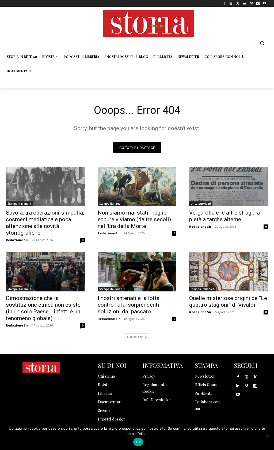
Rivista (103, 384)
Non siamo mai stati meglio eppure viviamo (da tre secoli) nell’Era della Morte (134, 219)
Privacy (148, 376)
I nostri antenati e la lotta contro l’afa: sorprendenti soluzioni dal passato (128, 305)
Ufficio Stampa (207, 384)
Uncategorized (201, 203)
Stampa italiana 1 (19, 203)
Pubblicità (203, 393)
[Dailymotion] (258, 3)
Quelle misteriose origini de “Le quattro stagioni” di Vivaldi (228, 301)
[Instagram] (231, 3)
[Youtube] (264, 3)
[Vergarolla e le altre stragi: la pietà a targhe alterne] (228, 186)
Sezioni (104, 410)
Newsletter (205, 376)
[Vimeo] (251, 3)
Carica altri (135, 337)
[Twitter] (237, 3)
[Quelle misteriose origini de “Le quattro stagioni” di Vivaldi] (228, 271)
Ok (138, 442)
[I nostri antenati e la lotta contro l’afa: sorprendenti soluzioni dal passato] (137, 271)
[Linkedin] (244, 3)
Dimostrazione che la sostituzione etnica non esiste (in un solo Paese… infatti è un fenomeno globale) (43, 308)
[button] (262, 43)
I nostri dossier (111, 419)
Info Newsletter (156, 399)
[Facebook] (224, 3)
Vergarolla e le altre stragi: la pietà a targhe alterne (224, 216)
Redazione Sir (17, 240)
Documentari (109, 401)
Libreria (105, 393)
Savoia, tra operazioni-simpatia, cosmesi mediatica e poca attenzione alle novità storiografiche (45, 222)
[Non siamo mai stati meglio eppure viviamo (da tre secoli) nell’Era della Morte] (137, 186)
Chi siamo (106, 376)
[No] (267, 435)
